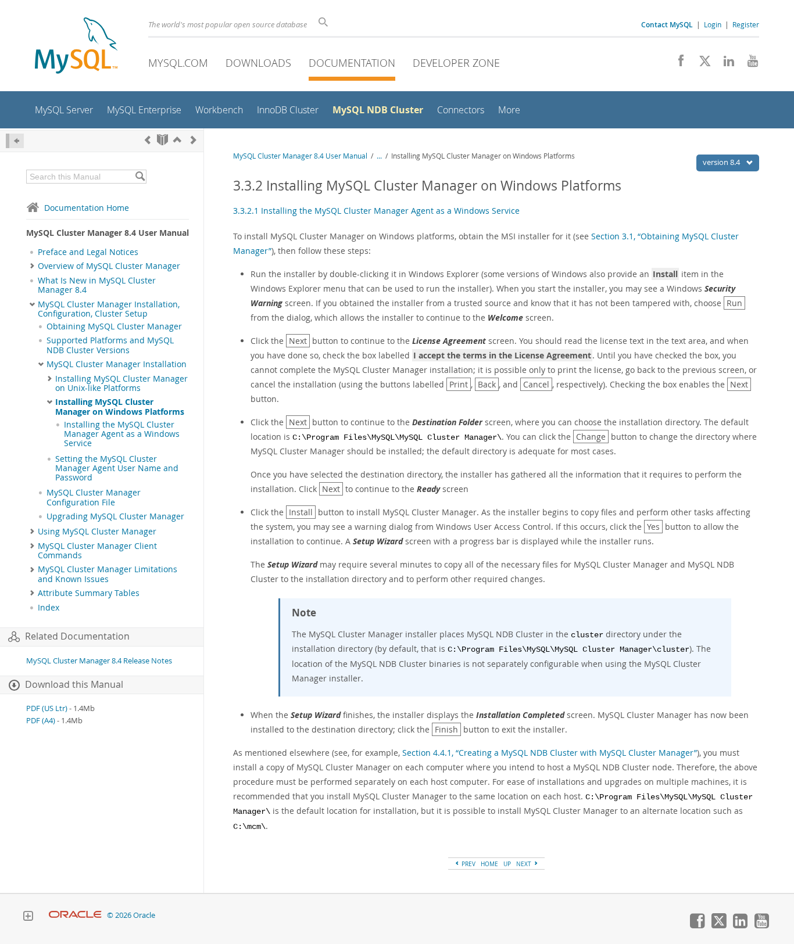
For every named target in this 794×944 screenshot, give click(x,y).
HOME (489, 864)
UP (507, 864)
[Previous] (148, 140)
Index (48, 607)
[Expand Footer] (27, 917)
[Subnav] (32, 266)
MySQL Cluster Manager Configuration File (94, 497)
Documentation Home (86, 207)
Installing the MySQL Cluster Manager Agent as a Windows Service (122, 434)
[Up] (177, 140)
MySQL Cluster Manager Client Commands (97, 551)
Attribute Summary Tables (89, 593)
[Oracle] (75, 915)
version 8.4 (722, 162)
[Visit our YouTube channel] (748, 64)
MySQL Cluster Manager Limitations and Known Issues (107, 574)
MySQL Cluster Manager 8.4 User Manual (300, 156)
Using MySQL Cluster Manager (97, 531)
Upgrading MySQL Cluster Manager (115, 516)
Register (745, 24)
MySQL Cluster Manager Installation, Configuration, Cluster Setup (109, 309)
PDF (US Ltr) (46, 708)
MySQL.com (178, 63)
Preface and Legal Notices (88, 252)
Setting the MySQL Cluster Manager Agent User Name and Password (116, 468)
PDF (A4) (40, 721)
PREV (467, 864)
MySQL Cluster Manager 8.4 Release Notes (99, 661)
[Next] (194, 140)
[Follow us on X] (700, 64)
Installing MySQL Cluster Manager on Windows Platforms (119, 407)
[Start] (162, 140)
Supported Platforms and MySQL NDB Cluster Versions (110, 345)
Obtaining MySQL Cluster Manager (114, 326)
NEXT (524, 864)
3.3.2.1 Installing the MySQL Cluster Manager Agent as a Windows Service (376, 210)
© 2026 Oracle (131, 915)
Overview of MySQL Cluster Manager (109, 266)
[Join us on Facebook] (677, 64)
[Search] (140, 176)
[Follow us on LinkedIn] (724, 64)
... (379, 156)
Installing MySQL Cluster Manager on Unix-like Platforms (121, 383)
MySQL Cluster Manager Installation (117, 364)
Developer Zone (456, 63)
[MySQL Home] (76, 47)
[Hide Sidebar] (15, 141)
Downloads (258, 63)
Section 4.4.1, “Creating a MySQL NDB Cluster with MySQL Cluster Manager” (549, 752)
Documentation (352, 63)
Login (712, 24)
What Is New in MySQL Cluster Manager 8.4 (97, 285)
